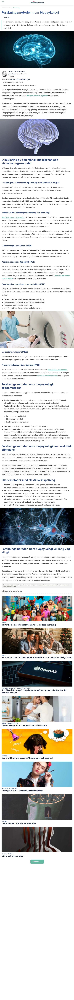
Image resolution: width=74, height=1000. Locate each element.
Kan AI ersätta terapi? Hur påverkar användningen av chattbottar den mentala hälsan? (34, 691)
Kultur (4, 622)
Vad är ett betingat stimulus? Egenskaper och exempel (27, 758)
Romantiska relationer (10, 723)
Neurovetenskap (7, 8)
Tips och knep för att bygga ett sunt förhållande (24, 725)
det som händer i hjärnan (37, 96)
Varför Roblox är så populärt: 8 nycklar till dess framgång (29, 625)
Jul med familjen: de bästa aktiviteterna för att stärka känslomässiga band (36, 657)
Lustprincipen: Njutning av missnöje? (19, 823)
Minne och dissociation (12, 856)
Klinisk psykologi (8, 854)
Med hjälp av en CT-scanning (13, 217)
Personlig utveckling (9, 788)
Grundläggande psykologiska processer (16, 688)
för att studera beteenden (47, 376)
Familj (4, 655)
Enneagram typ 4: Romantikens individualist (22, 791)
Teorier (4, 756)
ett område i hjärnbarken (57, 370)
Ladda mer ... (37, 862)
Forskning (16, 8)
